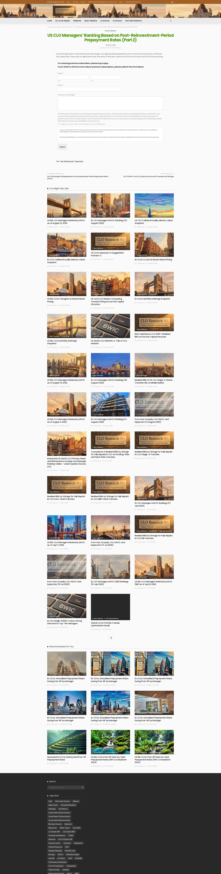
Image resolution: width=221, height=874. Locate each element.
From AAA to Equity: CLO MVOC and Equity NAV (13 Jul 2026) (64, 583)
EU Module (117, 21)
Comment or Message (67, 95)
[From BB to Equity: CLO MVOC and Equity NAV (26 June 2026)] (154, 686)
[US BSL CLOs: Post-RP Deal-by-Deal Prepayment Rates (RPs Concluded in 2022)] (154, 853)
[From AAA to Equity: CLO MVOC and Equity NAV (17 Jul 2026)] (110, 527)
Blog (68, 2)
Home (49, 21)
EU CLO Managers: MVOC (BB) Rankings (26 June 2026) (109, 702)
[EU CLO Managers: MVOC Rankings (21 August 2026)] (110, 205)
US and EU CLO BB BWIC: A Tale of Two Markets (109, 342)
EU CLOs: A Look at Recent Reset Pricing (153, 259)
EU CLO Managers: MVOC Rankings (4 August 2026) (108, 420)
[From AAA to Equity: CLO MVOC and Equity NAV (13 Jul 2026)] (66, 567)
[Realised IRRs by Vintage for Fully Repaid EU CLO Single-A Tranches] (154, 440)
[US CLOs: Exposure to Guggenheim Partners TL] (110, 241)
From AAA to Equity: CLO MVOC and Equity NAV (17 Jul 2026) (108, 543)
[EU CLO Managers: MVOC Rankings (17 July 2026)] (154, 488)
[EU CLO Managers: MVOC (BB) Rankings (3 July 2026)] (66, 647)
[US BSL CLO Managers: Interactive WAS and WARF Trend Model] (66, 722)
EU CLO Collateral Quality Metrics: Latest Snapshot (66, 261)
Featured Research (133, 21)
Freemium (77, 21)
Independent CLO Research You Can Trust (102, 2)
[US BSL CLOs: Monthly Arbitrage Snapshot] (66, 326)
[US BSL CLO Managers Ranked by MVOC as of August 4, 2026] (66, 404)
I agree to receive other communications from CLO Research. (83, 124)
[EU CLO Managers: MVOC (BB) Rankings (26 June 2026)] (110, 686)
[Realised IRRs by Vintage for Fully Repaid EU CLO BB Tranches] (154, 524)
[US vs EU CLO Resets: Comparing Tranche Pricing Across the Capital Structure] (110, 284)
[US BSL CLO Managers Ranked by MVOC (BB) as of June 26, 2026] (66, 686)
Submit (62, 147)
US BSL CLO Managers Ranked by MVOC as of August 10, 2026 (66, 381)
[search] (171, 21)
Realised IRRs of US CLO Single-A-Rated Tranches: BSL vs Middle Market (153, 381)
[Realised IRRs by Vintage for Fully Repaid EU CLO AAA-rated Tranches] (66, 485)
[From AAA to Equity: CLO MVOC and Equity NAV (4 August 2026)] (154, 404)
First (59, 81)
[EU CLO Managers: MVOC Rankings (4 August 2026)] (110, 404)
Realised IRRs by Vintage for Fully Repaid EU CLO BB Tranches (153, 537)
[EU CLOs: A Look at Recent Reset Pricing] (154, 245)
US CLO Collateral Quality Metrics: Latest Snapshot (154, 221)
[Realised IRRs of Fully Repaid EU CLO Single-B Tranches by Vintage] (154, 647)
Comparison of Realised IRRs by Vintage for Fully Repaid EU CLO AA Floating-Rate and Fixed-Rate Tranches (110, 454)
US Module (104, 21)
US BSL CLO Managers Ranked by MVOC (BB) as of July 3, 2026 (110, 663)
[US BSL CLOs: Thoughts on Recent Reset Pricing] (66, 284)
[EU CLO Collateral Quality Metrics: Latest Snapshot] (66, 245)
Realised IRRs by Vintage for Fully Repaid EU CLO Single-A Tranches (153, 453)
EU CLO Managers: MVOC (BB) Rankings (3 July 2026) (66, 663)
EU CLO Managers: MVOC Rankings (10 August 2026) (109, 381)
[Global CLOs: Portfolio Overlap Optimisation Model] (110, 607)
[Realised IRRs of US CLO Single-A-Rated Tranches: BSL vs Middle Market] (154, 365)
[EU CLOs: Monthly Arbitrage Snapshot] (154, 284)
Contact (75, 2)
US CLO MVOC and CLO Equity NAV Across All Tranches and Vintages (148, 176)
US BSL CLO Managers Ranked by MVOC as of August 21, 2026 (66, 221)
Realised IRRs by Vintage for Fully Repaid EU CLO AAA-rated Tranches (66, 497)
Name (60, 73)
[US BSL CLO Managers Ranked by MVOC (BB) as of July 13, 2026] (154, 567)
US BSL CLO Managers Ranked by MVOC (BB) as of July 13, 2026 (153, 583)
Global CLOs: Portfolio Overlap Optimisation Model (105, 624)
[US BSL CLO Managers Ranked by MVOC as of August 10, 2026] (66, 365)
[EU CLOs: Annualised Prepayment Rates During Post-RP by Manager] (66, 774)
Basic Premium (90, 21)
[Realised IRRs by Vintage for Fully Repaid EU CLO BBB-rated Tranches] (110, 485)
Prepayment (79, 161)
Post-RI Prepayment (67, 161)
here (106, 63)
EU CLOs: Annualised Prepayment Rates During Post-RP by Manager (66, 790)
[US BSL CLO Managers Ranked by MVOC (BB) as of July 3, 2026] (110, 647)
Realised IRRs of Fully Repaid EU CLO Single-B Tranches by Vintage (151, 663)
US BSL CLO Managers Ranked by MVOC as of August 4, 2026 (66, 420)
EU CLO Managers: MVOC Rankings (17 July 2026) (153, 504)
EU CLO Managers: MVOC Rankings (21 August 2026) (109, 221)
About (83, 2)
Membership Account (133, 2)
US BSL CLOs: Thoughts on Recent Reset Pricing (66, 300)
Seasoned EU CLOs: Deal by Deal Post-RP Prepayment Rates (66, 869)
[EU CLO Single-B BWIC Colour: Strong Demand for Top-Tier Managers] (66, 606)
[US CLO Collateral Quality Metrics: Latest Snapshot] (154, 205)
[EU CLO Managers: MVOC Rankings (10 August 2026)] (110, 365)
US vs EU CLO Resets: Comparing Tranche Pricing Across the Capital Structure (107, 301)
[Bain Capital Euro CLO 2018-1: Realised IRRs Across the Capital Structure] (154, 322)
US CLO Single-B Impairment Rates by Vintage (152, 622)
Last (92, 81)
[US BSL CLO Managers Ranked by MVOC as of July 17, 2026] (66, 527)
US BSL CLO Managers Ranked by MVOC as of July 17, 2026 (66, 543)
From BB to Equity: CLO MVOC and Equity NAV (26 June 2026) (154, 702)
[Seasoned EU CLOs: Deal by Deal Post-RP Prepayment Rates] (66, 853)
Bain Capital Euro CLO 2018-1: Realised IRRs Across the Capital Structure (152, 335)
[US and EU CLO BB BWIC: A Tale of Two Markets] (110, 326)
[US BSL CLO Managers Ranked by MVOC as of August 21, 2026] (66, 205)
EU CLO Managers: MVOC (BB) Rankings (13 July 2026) (109, 583)
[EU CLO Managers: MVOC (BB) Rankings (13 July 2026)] (110, 567)
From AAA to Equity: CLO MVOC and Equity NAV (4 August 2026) (152, 420)
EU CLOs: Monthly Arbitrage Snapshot (152, 298)
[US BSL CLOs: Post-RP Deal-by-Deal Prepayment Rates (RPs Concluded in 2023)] (110, 853)
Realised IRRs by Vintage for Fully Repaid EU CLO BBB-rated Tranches (109, 497)
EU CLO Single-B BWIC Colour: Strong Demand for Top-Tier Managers (64, 622)
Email (60, 85)
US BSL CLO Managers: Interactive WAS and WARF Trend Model (65, 735)
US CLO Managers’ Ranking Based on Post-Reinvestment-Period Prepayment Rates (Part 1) (77, 177)
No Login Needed (62, 21)
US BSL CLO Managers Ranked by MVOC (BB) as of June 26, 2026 (66, 702)
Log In (121, 2)
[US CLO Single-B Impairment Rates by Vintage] (154, 606)
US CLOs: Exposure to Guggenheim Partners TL (107, 254)
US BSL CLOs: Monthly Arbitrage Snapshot (62, 342)
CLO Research (53, 227)
